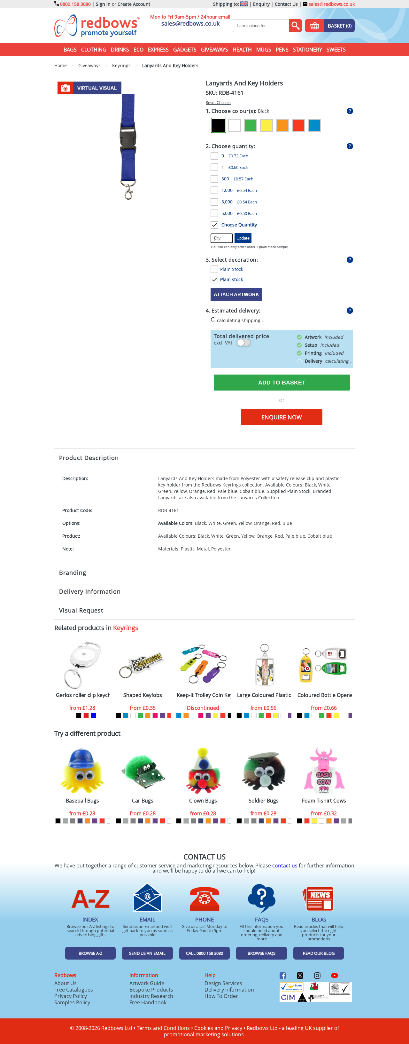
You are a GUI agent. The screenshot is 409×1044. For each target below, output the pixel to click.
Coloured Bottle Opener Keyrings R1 (324, 695)
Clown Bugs (203, 800)
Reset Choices (218, 103)
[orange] (147, 715)
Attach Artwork (236, 294)
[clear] (133, 715)
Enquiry (261, 4)
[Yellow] (266, 125)
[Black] (218, 125)
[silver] (65, 821)
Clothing (93, 49)
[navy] (80, 821)
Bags (70, 49)
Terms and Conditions (163, 1028)
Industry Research (151, 996)
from (82, 708)
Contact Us (286, 4)
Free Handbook (147, 1002)
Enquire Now (281, 417)
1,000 (239, 190)
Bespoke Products (151, 989)
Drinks (120, 49)
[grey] (72, 821)
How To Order (221, 996)
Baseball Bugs (82, 800)
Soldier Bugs (264, 800)
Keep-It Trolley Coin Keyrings (204, 695)
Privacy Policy (70, 996)
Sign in (103, 4)
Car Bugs (142, 800)
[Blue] (314, 125)
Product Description (89, 458)
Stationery (307, 49)
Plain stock (231, 279)
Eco (138, 49)
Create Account (134, 4)
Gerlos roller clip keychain (83, 695)
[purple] (162, 715)
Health (242, 49)
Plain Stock (231, 269)
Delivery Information (90, 591)
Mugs (263, 49)
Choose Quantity (239, 225)
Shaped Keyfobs (142, 695)
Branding (72, 572)
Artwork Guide (146, 983)
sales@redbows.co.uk (331, 4)
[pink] (155, 715)
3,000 (239, 202)
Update (243, 238)
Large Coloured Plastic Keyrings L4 (264, 695)
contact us (284, 865)
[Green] (250, 125)
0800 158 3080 (75, 4)
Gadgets (185, 49)
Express (158, 49)
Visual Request (81, 610)
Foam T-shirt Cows (324, 800)
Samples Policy (72, 1002)
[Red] (298, 125)
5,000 (239, 213)
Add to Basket (281, 382)
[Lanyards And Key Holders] (128, 146)
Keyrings (125, 627)
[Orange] (282, 125)
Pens (282, 49)
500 (237, 179)
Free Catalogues (73, 989)
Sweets (336, 49)
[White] (234, 125)
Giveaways (214, 49)
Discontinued (203, 708)
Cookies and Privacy (218, 1028)
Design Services (223, 983)
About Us (65, 983)
